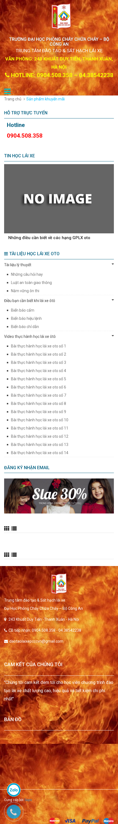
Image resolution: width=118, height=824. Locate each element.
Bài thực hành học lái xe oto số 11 (39, 428)
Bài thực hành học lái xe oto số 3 (38, 362)
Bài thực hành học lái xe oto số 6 (38, 387)
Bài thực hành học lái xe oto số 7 (38, 395)
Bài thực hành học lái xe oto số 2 (38, 354)
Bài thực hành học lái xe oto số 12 (39, 436)
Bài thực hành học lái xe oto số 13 (39, 444)
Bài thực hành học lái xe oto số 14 (39, 453)
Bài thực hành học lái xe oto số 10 (39, 420)
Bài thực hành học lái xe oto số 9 (38, 412)
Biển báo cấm (22, 310)
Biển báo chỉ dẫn (25, 326)
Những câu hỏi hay (27, 274)
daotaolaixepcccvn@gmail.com (36, 641)
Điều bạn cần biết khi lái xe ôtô (29, 300)
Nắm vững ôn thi (25, 291)
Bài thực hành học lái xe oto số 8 (38, 403)
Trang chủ (12, 99)
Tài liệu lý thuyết (17, 265)
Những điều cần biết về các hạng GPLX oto (49, 237)
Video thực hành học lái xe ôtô (30, 336)
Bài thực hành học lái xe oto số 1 (38, 346)
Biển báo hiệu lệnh (26, 318)
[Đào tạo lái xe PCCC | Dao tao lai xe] (59, 584)
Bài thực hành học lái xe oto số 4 (38, 371)
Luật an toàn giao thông (31, 282)
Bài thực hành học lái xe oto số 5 (38, 379)
